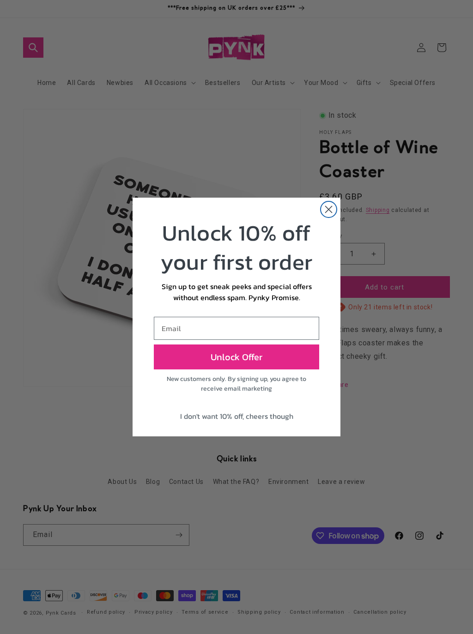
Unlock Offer (236, 357)
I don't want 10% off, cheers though (236, 416)
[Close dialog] (329, 209)
